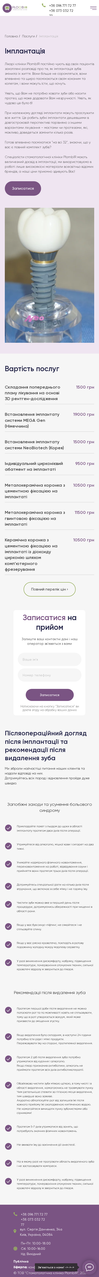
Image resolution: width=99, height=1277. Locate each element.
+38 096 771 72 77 (34, 1214)
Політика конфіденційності (34, 1267)
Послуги (28, 36)
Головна (11, 36)
